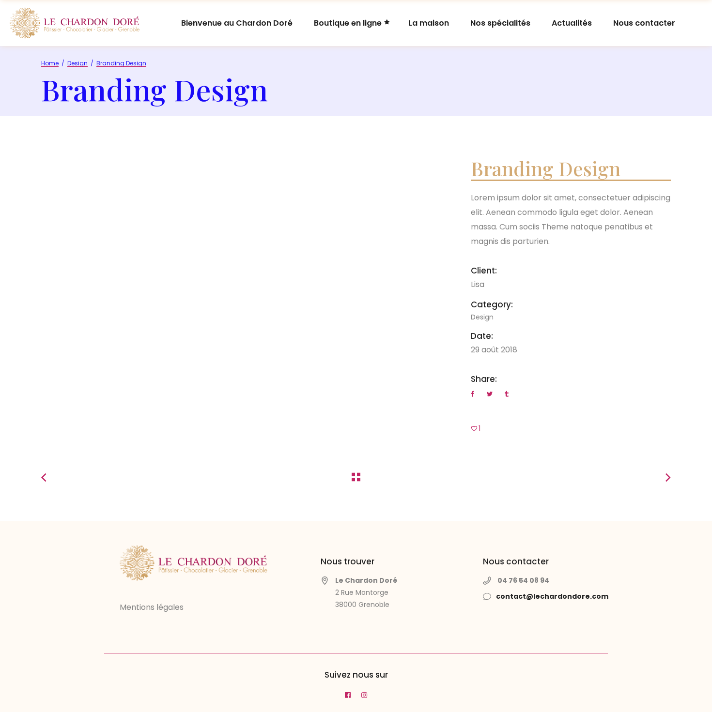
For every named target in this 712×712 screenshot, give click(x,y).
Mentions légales (152, 607)
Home (50, 63)
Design (77, 63)
